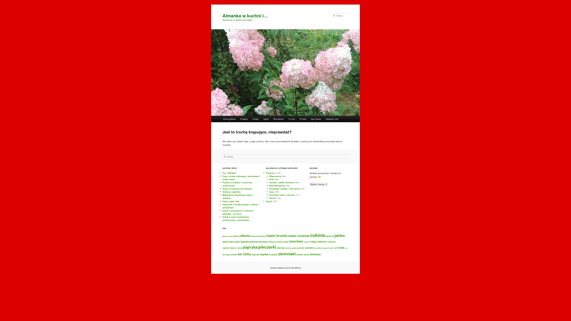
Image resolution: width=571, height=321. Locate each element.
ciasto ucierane (299, 235)
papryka (250, 247)
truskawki (273, 254)
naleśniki (331, 241)
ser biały (226, 254)
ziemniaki (287, 254)
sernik (234, 254)
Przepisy (244, 119)
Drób (271, 179)
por (331, 247)
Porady (255, 119)
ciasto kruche (276, 235)
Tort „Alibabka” (229, 172)
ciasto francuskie (258, 236)
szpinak (255, 254)
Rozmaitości (278, 119)
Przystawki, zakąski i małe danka (284, 188)
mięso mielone (318, 241)
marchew (296, 241)
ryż (335, 248)
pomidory (309, 247)
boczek (229, 236)
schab (340, 247)
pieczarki (267, 247)
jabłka (340, 235)
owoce (239, 248)
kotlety (279, 241)
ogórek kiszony (229, 247)
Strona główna (229, 119)
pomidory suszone (322, 248)
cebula (244, 235)
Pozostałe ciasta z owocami (282, 194)
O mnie (292, 119)
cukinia (317, 235)
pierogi (280, 247)
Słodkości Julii (332, 119)
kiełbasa (272, 242)
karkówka (263, 241)
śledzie (299, 254)
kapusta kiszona (249, 241)
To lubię (302, 119)
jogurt (237, 241)
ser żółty (244, 254)
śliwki (306, 254)
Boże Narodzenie (277, 185)
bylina (236, 236)
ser (346, 248)
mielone (306, 242)
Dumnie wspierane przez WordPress (285, 267)
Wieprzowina (275, 176)
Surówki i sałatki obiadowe (281, 182)
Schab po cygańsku (231, 191)
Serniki (272, 198)
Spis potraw (316, 119)
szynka (264, 254)
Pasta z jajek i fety (230, 201)
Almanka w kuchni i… (245, 15)
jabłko (225, 241)
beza (224, 236)
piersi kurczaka (290, 248)
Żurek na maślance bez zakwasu (237, 188)
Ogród (266, 119)
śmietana (315, 254)
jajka (231, 241)
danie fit (330, 236)
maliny (286, 241)
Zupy (271, 191)
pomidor (301, 248)
